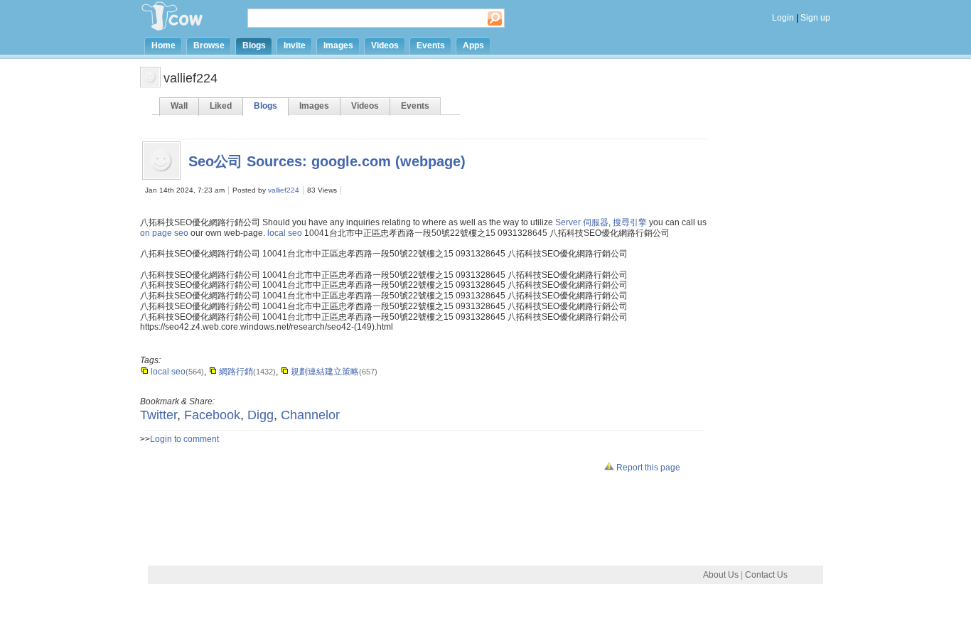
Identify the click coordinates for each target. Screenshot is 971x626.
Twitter (158, 415)
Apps (473, 45)
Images (338, 45)
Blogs (254, 45)
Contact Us (766, 575)
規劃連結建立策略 (324, 372)
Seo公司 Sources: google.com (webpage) (327, 161)
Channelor (310, 415)
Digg (260, 415)
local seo (284, 233)
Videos (385, 45)
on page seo (164, 233)
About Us (721, 575)
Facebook (212, 415)
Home (163, 45)
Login (783, 18)
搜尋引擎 (630, 222)
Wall (179, 106)
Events (431, 45)
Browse (209, 45)
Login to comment (184, 439)
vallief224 (283, 190)
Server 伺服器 (581, 222)
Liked (221, 106)
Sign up (815, 18)
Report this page (647, 468)
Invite (295, 45)
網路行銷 (235, 372)
